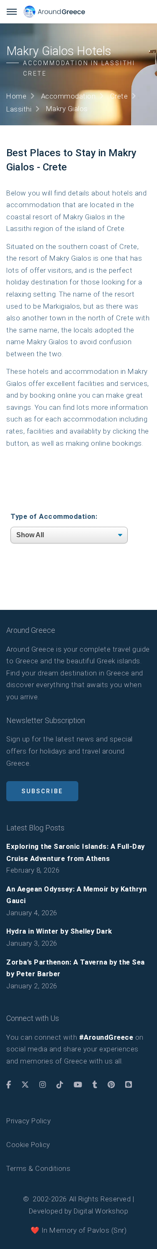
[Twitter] (25, 1085)
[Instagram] (42, 1085)
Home (16, 96)
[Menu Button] (11, 11)
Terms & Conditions (38, 1168)
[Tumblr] (95, 1085)
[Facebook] (8, 1085)
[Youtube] (78, 1085)
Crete (119, 96)
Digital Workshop (101, 1211)
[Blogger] (128, 1085)
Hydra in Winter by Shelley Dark (59, 931)
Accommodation (68, 96)
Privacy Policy (28, 1121)
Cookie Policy (28, 1144)
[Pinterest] (111, 1085)
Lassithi (18, 109)
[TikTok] (60, 1085)
